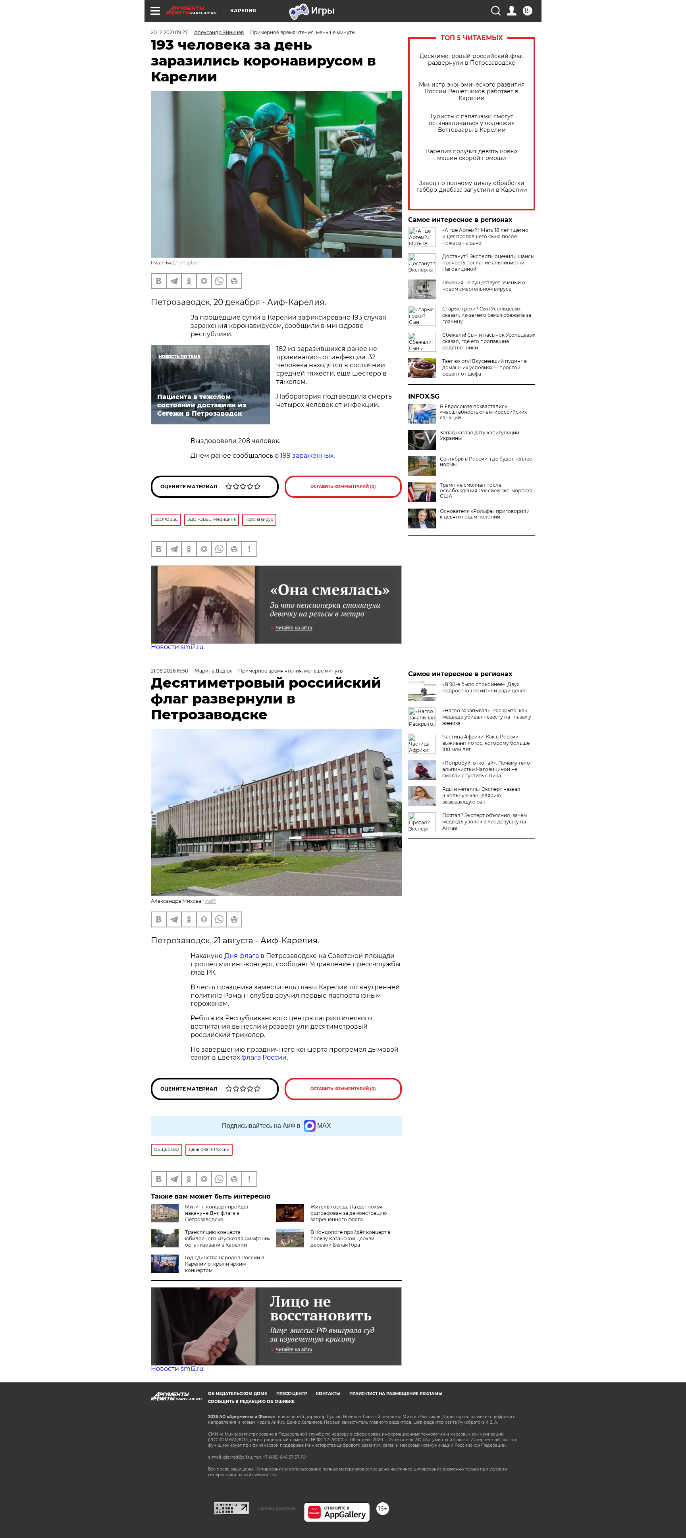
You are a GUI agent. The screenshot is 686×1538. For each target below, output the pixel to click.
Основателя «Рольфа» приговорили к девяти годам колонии (485, 514)
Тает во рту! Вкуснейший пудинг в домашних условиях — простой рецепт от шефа (484, 367)
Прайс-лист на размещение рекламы (395, 1393)
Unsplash (189, 263)
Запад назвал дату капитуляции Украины (479, 435)
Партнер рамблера (276, 1508)
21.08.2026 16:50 (169, 671)
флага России (263, 1057)
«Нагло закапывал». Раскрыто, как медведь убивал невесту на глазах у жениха (486, 716)
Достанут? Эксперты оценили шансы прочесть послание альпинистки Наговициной (488, 262)
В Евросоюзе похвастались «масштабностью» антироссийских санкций (483, 412)
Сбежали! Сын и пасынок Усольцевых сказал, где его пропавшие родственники (488, 341)
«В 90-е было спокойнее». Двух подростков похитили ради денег (484, 687)
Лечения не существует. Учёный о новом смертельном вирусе (483, 285)
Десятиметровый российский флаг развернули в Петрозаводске (472, 59)
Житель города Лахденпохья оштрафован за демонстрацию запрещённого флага (348, 1213)
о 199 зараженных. (305, 455)
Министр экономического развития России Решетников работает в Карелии (471, 91)
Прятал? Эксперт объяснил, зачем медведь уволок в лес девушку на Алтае (484, 821)
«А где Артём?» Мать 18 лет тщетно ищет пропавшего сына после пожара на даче (485, 236)
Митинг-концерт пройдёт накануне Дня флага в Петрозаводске (217, 1213)
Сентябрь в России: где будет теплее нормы (486, 461)
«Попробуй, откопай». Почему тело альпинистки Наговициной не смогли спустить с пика (486, 769)
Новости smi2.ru (177, 647)
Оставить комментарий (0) (343, 486)
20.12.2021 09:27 (169, 32)
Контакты (328, 1393)
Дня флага (241, 956)
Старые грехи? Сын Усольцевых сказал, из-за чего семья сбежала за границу (486, 315)
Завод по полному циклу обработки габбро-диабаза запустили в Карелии (471, 186)
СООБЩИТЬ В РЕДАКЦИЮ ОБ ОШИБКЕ (251, 1401)
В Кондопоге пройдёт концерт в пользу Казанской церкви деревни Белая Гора (350, 1238)
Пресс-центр (291, 1393)
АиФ (210, 901)
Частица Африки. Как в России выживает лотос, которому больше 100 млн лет (486, 743)
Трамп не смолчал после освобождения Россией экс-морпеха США (486, 490)
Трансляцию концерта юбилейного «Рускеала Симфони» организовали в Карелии (227, 1238)
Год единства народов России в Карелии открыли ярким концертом (224, 1264)
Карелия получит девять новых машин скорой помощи (472, 155)
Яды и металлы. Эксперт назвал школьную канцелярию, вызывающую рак (481, 795)
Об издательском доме (237, 1393)
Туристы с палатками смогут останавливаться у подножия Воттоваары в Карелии (471, 123)
